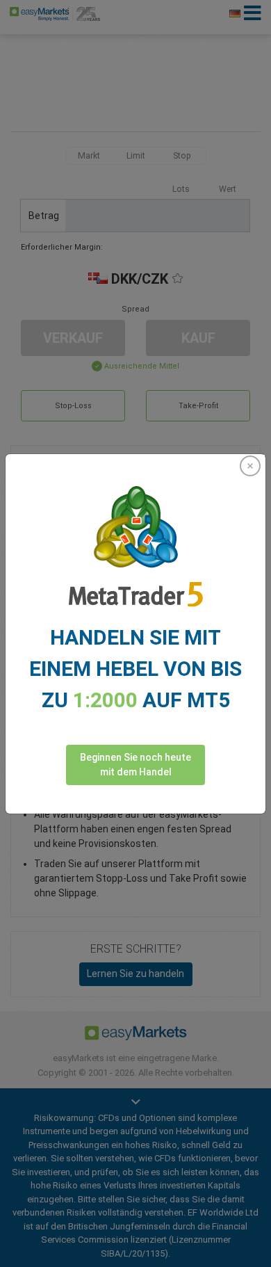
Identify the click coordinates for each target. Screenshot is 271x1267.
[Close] (250, 466)
